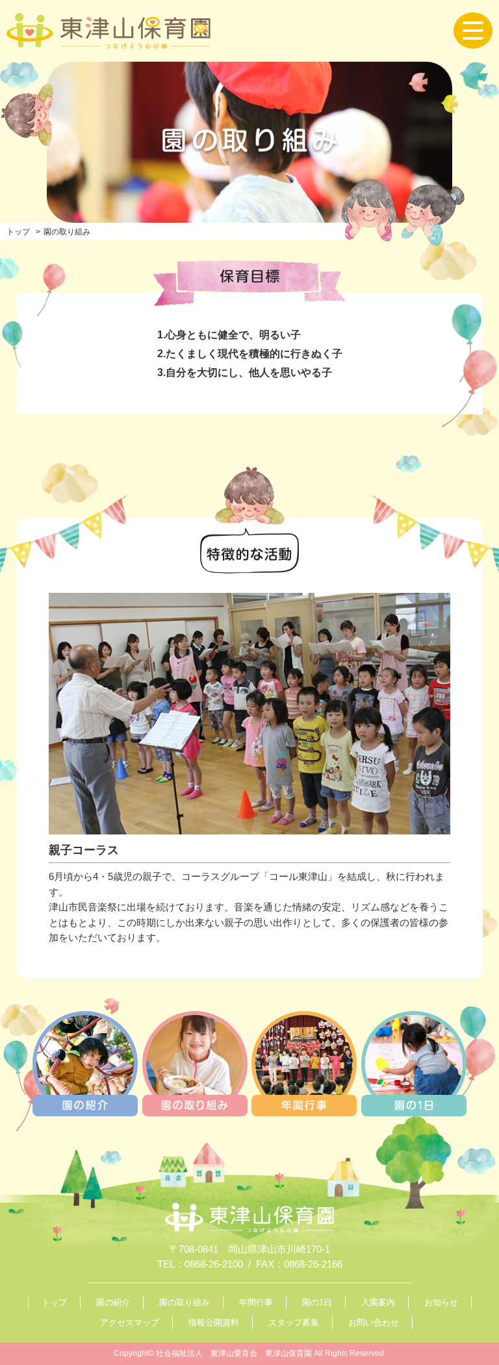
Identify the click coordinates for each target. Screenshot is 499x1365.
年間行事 (256, 1302)
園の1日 (317, 1302)
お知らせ (441, 1302)
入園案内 (378, 1302)
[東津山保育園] (108, 40)
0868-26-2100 (214, 1264)
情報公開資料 (213, 1322)
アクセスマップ (129, 1322)
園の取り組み (184, 1302)
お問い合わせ (373, 1322)
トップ (18, 231)
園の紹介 (113, 1302)
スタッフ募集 (293, 1322)
